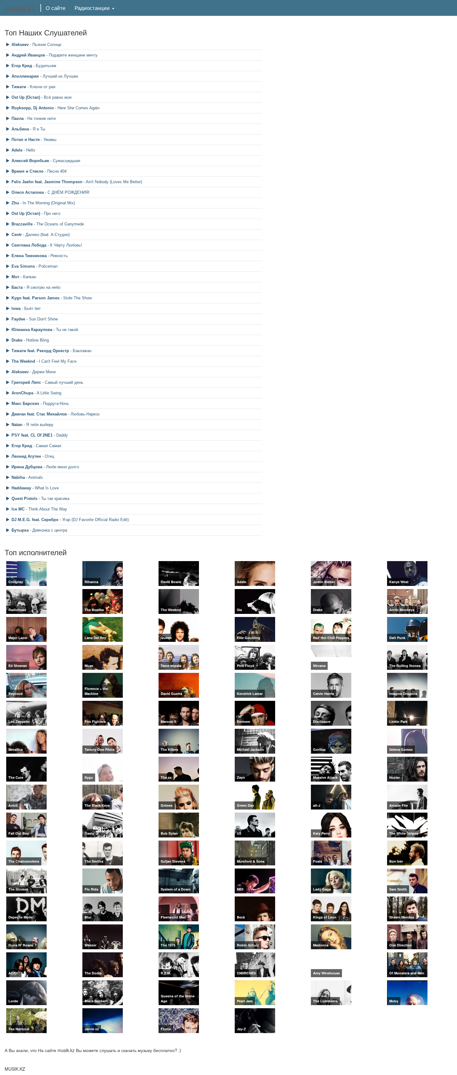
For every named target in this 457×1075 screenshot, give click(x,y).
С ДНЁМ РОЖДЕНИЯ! (69, 192)
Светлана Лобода (29, 245)
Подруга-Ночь (56, 403)
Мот (15, 276)
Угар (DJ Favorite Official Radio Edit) (95, 519)
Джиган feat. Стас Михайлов (39, 414)
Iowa (16, 308)
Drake (17, 340)
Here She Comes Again (78, 108)
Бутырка (20, 530)
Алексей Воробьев (30, 160)
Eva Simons (23, 266)
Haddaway (21, 488)
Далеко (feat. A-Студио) (47, 234)
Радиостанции (93, 7)
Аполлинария (25, 76)
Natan (17, 424)
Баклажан (82, 350)
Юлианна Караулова (32, 329)
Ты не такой (67, 329)
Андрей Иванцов (28, 55)
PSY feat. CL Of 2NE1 (32, 435)
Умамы (50, 139)
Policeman (48, 266)
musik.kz (20, 7)
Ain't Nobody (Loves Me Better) (114, 181)
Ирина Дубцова (27, 467)
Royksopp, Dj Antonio (33, 108)
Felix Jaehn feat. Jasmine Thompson (47, 181)
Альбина (20, 129)
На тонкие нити (41, 118)
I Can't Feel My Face (57, 361)
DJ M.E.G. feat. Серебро (35, 519)
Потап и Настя (26, 139)
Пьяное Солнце (46, 44)
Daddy (62, 435)
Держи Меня (44, 372)
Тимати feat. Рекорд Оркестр (40, 350)
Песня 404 (57, 171)
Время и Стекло (28, 171)
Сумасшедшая (66, 160)
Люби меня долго (62, 467)
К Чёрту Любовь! (66, 245)
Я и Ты (39, 129)
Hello (30, 150)
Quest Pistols (24, 498)
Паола (18, 118)
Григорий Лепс (26, 382)
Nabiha (18, 477)
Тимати (19, 86)
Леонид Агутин (26, 456)
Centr (17, 234)
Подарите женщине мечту (73, 55)
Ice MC (18, 509)
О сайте (55, 7)
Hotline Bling (37, 340)
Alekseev (20, 44)
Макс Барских (25, 403)
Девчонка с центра (49, 530)
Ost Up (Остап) (26, 97)
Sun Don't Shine (43, 319)
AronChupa (22, 393)
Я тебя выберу (39, 424)
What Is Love (47, 488)
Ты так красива (55, 498)
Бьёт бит (32, 308)
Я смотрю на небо (43, 287)
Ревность (59, 255)
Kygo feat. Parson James (35, 298)
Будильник (46, 65)
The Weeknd (23, 361)
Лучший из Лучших (60, 76)
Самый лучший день (64, 382)
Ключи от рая (42, 86)
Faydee (18, 319)
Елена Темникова (29, 255)
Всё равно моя (58, 97)
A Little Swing (49, 393)
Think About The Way (47, 509)
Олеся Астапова (28, 192)
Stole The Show (77, 298)
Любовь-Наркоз (85, 414)
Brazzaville (22, 224)
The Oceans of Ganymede (60, 224)
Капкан (29, 276)
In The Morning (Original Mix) (49, 203)
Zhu (15, 203)
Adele (17, 150)
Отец (49, 456)
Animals (35, 477)
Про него (52, 213)
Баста (17, 287)
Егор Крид (22, 65)
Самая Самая (48, 445)
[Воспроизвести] (8, 45)
